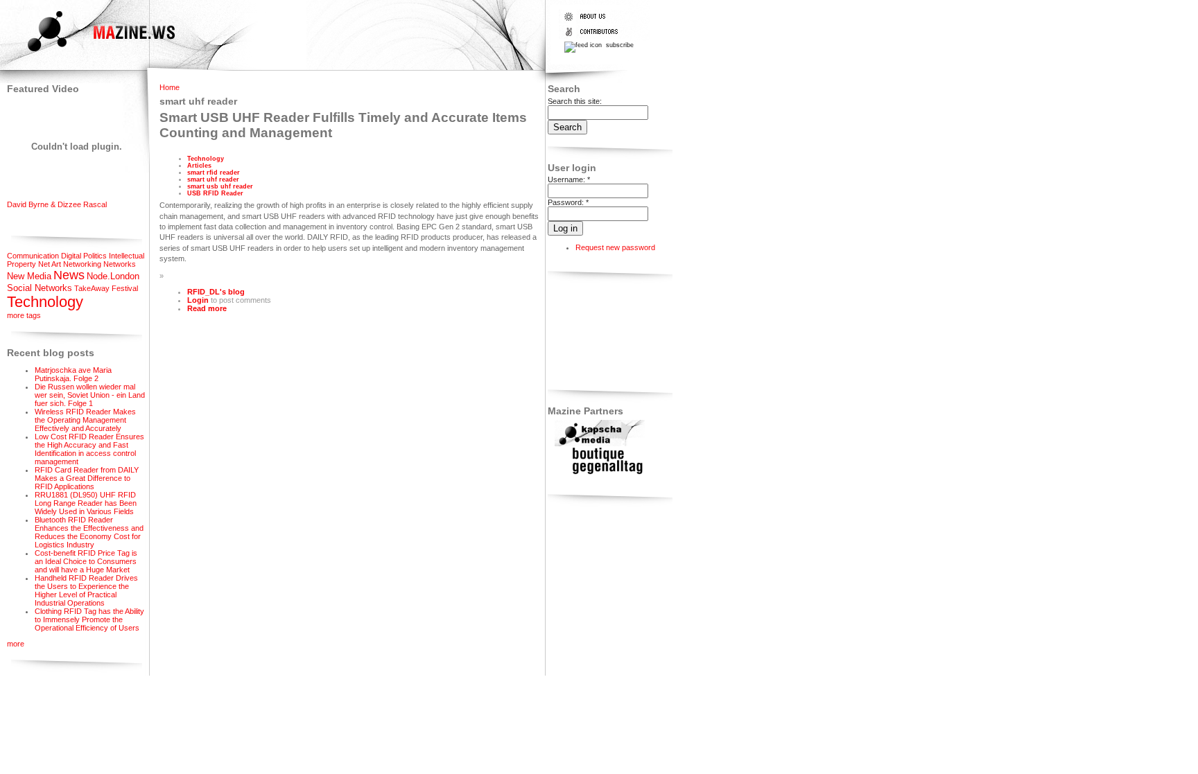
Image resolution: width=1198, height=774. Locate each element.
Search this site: (575, 101)
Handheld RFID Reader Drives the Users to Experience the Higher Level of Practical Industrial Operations (86, 590)
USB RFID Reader (215, 193)
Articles (199, 165)
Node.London (113, 276)
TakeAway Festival (106, 288)
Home (169, 87)
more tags (24, 315)
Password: (568, 202)
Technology (45, 301)
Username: (569, 179)
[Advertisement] (591, 333)
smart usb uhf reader (220, 186)
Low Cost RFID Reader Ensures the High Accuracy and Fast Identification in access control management (89, 449)
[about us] (594, 21)
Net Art (49, 264)
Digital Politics (84, 256)
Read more (207, 308)
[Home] (89, 53)
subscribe (619, 45)
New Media (29, 276)
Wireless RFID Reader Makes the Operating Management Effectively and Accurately (85, 419)
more (15, 644)
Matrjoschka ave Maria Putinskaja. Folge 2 (73, 374)
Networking (82, 264)
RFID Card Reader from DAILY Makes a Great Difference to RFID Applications (87, 478)
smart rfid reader (213, 172)
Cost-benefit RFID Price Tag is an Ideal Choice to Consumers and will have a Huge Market (86, 561)
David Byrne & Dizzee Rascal (57, 204)
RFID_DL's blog (216, 292)
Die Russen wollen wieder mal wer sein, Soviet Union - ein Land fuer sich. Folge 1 (90, 394)
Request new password (615, 247)
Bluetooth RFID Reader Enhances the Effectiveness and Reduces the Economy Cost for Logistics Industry (89, 532)
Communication (33, 256)
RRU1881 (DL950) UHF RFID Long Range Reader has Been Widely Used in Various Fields (86, 503)
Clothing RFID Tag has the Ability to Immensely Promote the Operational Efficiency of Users (89, 619)
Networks (119, 264)
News (69, 275)
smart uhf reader (213, 179)
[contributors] (594, 36)
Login (198, 300)
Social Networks (39, 288)
